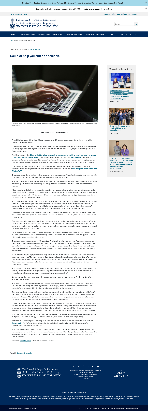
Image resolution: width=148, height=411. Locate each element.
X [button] (146, 2)
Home (11, 40)
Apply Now (122, 3)
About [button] (13, 34)
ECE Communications (33, 49)
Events (87, 34)
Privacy (103, 408)
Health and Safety (97, 34)
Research (55, 34)
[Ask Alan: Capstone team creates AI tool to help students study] (121, 116)
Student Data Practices (116, 408)
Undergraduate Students (26, 34)
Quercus (127, 14)
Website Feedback (132, 408)
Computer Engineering (24, 353)
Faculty (62, 34)
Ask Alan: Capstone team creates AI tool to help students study (120, 128)
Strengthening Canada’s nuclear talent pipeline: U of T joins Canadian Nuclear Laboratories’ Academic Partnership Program (121, 94)
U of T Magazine (25, 341)
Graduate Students (43, 34)
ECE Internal (118, 14)
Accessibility (94, 408)
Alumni (80, 34)
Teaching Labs (72, 34)
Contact (134, 14)
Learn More (108, 9)
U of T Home (108, 14)
